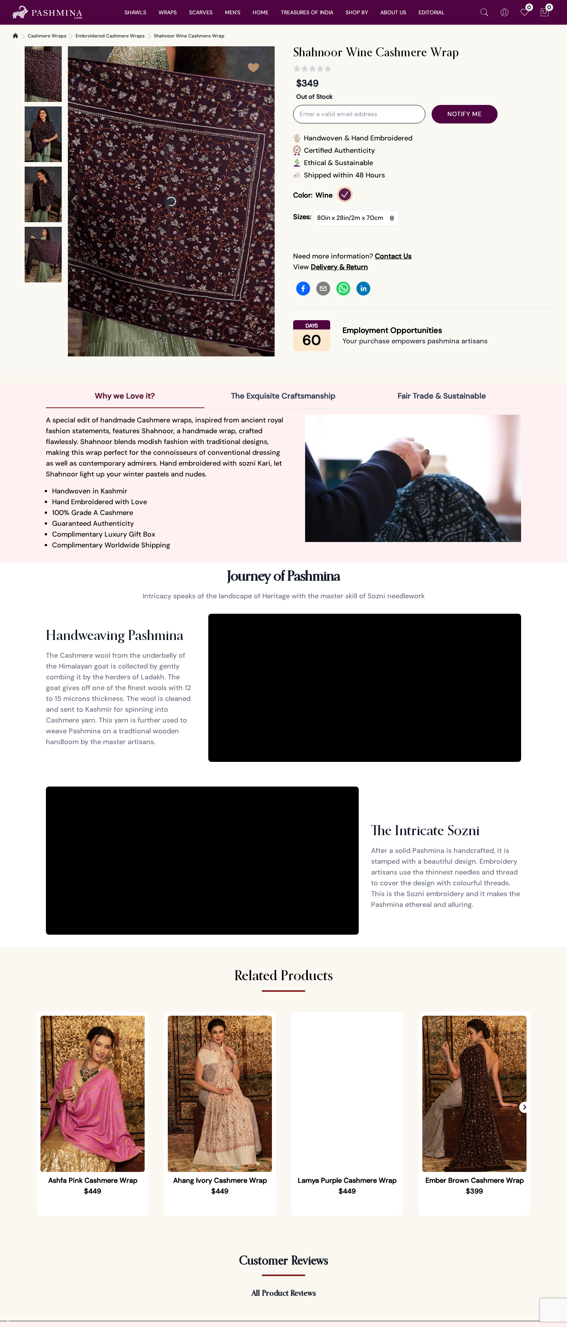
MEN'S (232, 12)
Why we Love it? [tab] (125, 396)
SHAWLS (135, 12)
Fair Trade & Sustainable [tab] (442, 396)
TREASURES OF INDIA (307, 12)
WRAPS (168, 12)
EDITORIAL (431, 12)
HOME (260, 12)
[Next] (268, 201)
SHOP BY (357, 12)
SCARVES (201, 12)
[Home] (15, 35)
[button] (524, 1107)
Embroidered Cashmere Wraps (110, 36)
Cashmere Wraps (47, 36)
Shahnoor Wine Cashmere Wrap (189, 36)
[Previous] (74, 201)
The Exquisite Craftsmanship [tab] (283, 396)
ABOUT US (393, 12)
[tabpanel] (283, 483)
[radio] (345, 194)
